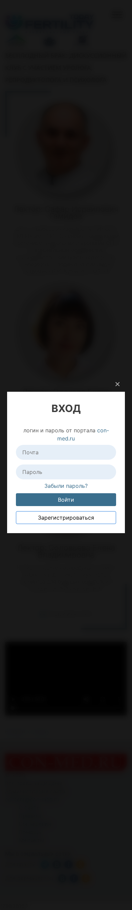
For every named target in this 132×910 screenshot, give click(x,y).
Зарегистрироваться (66, 517)
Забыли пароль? (66, 485)
